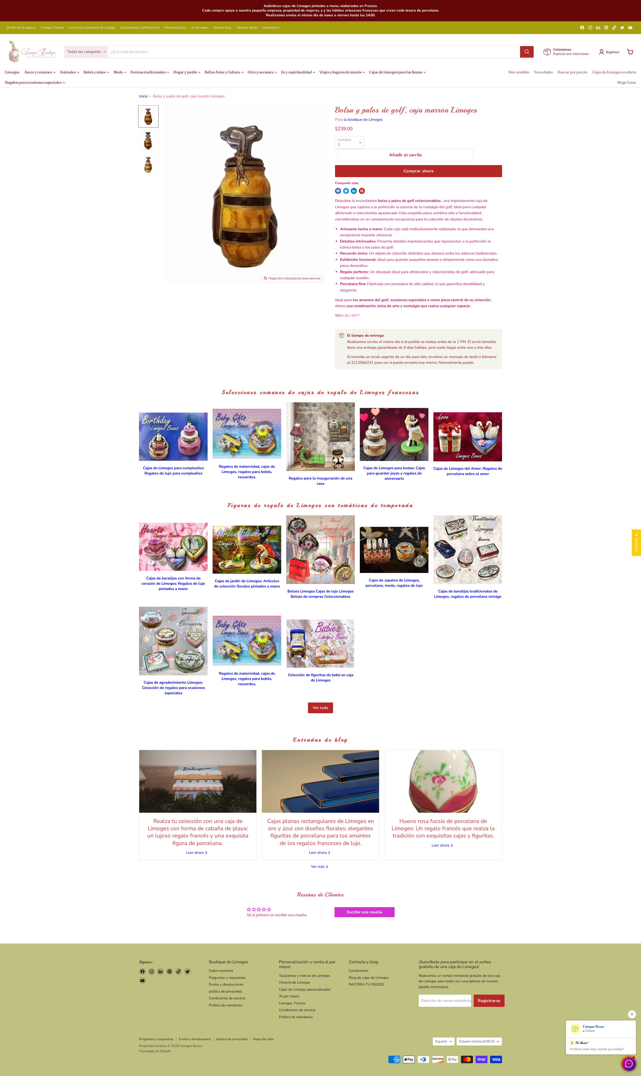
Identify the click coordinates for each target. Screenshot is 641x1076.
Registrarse (489, 1001)
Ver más (318, 866)
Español (441, 1041)
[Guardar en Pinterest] (362, 191)
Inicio (143, 96)
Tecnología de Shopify (155, 1051)
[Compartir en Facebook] (338, 191)
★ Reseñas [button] (636, 542)
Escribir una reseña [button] (364, 912)
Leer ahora (195, 852)
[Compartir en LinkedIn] (354, 191)
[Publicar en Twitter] (346, 191)
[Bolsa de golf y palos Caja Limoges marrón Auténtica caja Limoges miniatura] (148, 116)
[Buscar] (527, 52)
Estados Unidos (477, 1041)
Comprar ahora (418, 171)
